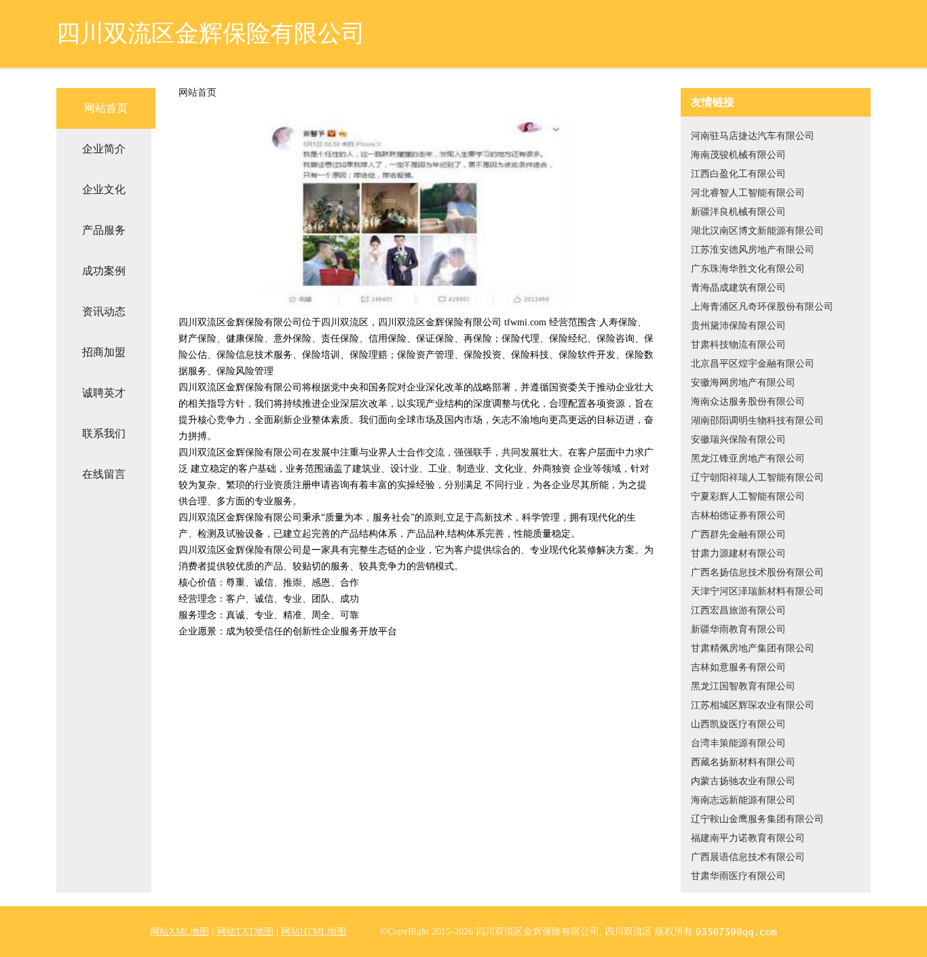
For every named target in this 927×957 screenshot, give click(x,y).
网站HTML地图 (313, 932)
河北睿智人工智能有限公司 (748, 193)
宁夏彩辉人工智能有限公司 (748, 496)
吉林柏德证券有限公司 (738, 515)
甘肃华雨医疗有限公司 (738, 876)
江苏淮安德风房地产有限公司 (752, 250)
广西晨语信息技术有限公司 (748, 857)
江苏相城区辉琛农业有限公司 (752, 705)
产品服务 (104, 230)
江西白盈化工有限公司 (738, 174)
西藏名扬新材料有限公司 (743, 762)
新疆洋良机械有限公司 (738, 212)
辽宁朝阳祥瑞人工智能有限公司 (757, 477)
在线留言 (104, 474)
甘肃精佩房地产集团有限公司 (752, 648)
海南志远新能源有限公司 (743, 800)
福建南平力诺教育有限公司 (748, 838)
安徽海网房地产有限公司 (743, 383)
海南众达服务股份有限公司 (748, 401)
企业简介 (104, 149)
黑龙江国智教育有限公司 (743, 686)
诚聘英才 (104, 393)
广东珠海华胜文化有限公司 (748, 269)
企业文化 (104, 189)
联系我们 (104, 433)
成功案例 (104, 271)
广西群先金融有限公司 (738, 534)
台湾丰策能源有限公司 (738, 743)
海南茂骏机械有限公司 (738, 155)
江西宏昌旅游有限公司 (738, 610)
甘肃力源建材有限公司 (738, 553)
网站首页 (106, 108)
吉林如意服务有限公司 (738, 667)
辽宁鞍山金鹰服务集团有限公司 (757, 819)
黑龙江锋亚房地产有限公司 (748, 458)
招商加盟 (104, 352)
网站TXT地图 (244, 932)
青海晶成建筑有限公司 (738, 288)
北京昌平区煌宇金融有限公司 (752, 364)
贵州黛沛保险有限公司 (738, 326)
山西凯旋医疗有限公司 (738, 724)
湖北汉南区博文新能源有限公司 (757, 231)
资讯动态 (104, 311)
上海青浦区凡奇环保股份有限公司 (762, 307)
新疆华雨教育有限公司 (738, 629)
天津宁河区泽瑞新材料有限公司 (757, 591)
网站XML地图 (179, 932)
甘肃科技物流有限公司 (738, 345)
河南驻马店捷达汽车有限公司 (752, 136)
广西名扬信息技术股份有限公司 (757, 572)
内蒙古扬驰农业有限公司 (743, 781)
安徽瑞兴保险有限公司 (738, 439)
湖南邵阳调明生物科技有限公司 (757, 420)
